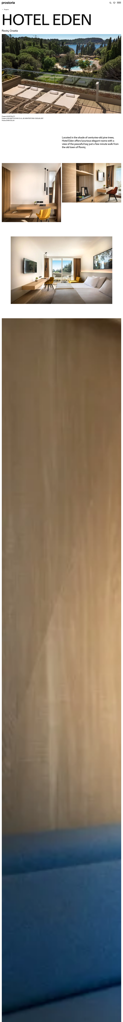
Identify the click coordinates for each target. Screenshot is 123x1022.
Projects (6, 9)
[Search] (110, 2)
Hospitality (10, 116)
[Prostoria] (8, 2)
